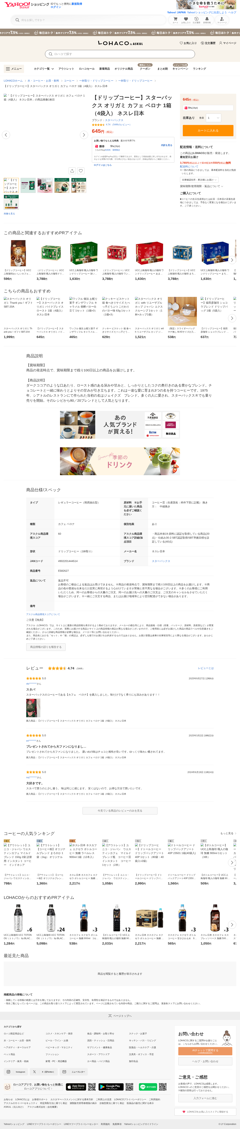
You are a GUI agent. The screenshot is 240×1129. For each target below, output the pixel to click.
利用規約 (105, 1124)
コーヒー (69, 80)
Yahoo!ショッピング (14, 1124)
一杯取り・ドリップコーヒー (96, 80)
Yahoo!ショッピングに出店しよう (207, 12)
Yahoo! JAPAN (176, 12)
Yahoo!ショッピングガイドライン (141, 1124)
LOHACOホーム (13, 80)
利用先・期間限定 (112, 150)
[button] (213, 118)
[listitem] (25, 1033)
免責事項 (117, 1124)
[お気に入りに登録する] (80, 170)
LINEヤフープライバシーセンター (81, 1124)
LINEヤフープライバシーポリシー (44, 1124)
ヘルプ (232, 12)
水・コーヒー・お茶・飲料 (43, 80)
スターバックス (161, 561)
